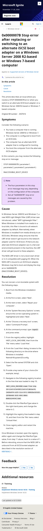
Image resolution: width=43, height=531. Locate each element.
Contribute (6, 522)
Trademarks (6, 528)
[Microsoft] (21, 23)
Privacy (15, 522)
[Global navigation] (2, 24)
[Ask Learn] (35, 29)
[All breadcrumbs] (4, 29)
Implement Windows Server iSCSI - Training (18, 490)
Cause (6, 88)
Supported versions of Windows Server (24, 72)
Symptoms (7, 86)
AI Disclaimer (7, 518)
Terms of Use (29, 525)
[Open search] (33, 24)
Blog (31, 518)
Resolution (7, 91)
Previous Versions (20, 518)
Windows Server (14, 29)
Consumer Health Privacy (11, 525)
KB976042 (6, 451)
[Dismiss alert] (39, 3)
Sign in (38, 24)
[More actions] (39, 29)
